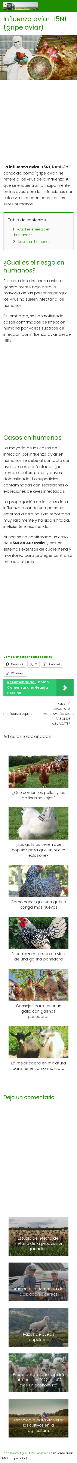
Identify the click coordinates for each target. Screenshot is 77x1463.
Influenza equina (20, 713)
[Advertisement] (38, 123)
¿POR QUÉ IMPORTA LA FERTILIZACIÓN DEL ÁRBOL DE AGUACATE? (56, 713)
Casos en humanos (34, 241)
